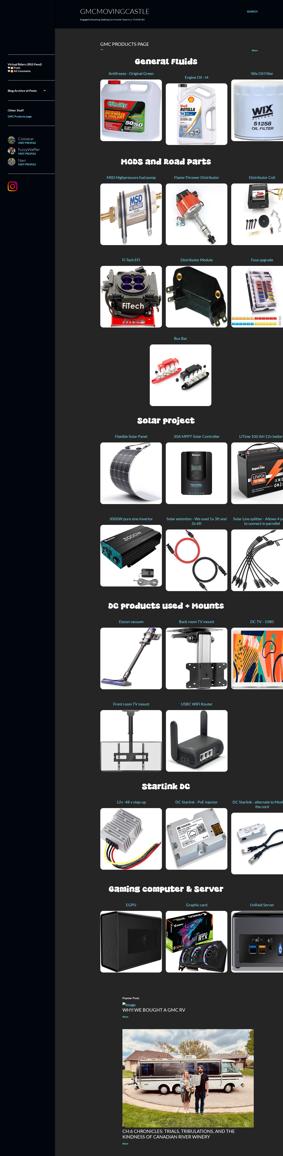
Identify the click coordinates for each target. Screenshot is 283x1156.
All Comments (22, 71)
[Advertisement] (27, 27)
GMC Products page (20, 116)
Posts (16, 67)
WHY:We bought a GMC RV (153, 1010)
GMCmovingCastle (115, 11)
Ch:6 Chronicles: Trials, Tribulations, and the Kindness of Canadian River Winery (178, 1133)
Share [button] (255, 50)
